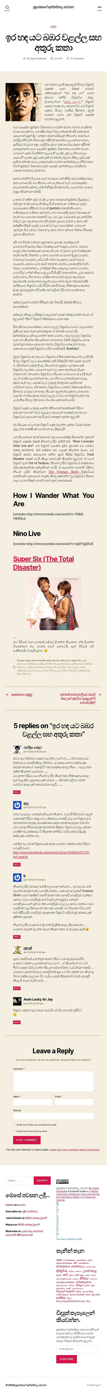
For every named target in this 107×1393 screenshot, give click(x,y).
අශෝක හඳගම (63, 663)
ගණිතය (87, 1275)
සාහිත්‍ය (61, 1297)
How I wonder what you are (45, 660)
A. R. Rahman (69, 1260)
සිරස (88, 1301)
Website (17, 1110)
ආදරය (61, 1270)
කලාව (59, 1275)
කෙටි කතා (79, 1275)
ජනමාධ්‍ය (75, 1279)
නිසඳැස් (79, 1285)
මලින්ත (78, 1291)
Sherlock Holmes (64, 1263)
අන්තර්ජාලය (32, 663)
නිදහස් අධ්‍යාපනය (61, 1285)
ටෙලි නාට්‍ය (93, 1279)
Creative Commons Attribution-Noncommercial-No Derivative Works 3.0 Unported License (78, 1196)
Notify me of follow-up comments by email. (37, 1124)
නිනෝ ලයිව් (59, 667)
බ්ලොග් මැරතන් (65, 1291)
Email (58, 1096)
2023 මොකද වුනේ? (36, 1217)
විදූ (72, 476)
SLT (75, 1263)
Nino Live (65, 660)
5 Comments (77, 58)
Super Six (76, 660)
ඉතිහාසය (79, 1271)
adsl (90, 1260)
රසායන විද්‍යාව (88, 1291)
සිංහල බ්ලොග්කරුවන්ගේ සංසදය (70, 1301)
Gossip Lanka (24, 660)
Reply (17, 792)
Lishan (9, 1204)
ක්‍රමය (71, 1275)
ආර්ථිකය (71, 1271)
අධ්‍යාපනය (63, 1266)
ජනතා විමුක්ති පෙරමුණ (63, 1279)
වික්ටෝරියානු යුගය (52, 670)
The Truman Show (64, 472)
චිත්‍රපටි (94, 1275)
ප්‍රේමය (93, 1285)
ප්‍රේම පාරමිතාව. (30, 1211)
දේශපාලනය (83, 1282)
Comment (19, 1069)
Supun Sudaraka (38, 58)
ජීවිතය (84, 1278)
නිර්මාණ (71, 1285)
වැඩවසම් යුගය (34, 670)
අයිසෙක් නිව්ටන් (48, 663)
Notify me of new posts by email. (32, 1131)
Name (17, 1096)
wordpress (84, 1263)
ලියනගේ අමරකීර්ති (77, 1294)
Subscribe (66, 1359)
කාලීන (53, 26)
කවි (65, 1275)
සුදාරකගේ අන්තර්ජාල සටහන (53, 7)
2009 (59, 1260)
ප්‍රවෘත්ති (86, 1285)
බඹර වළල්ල (73, 102)
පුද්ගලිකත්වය (60, 1288)
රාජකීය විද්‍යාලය (62, 1294)
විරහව (88, 1294)
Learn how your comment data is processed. (75, 1149)
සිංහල (69, 1298)
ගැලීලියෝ (31, 667)
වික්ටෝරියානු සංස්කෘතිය (74, 670)
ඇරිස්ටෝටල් (77, 663)
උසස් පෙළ (90, 1271)
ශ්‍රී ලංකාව (96, 1294)
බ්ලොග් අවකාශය (77, 1288)
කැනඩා (21, 1204)
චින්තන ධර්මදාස (45, 667)
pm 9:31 (58, 58)
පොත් (68, 1288)
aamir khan (81, 1260)
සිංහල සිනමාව (24, 673)
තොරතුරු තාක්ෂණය (65, 1282)
